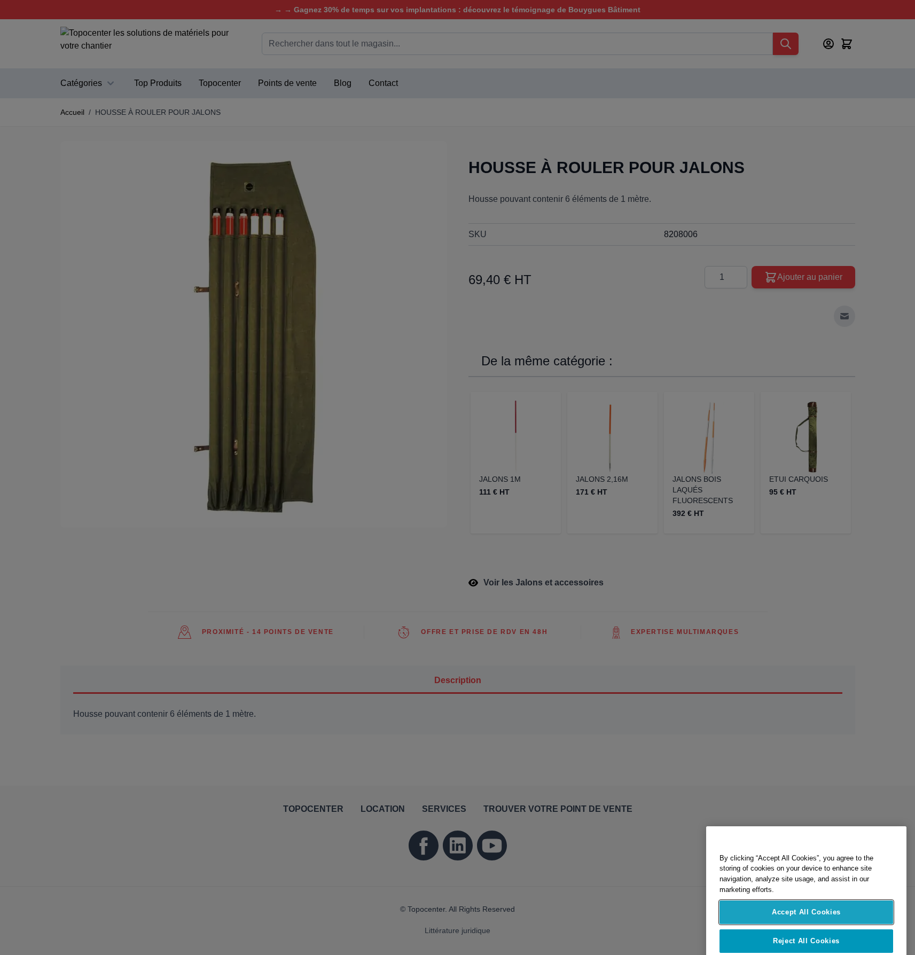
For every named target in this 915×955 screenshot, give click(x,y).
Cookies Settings (807, 936)
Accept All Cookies (806, 878)
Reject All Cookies (806, 907)
